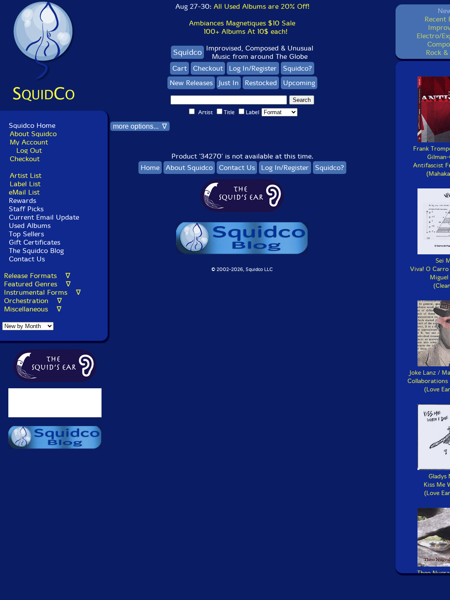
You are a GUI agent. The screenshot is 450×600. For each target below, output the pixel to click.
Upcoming (299, 83)
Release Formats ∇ (37, 275)
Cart (179, 68)
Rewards (22, 200)
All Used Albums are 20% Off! (261, 6)
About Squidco (33, 134)
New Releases (191, 83)
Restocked (261, 83)
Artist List (25, 175)
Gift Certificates (34, 242)
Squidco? (297, 68)
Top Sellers (26, 234)
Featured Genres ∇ (37, 284)
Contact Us (26, 259)
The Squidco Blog (36, 250)
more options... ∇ (140, 126)
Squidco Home (32, 125)
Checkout (25, 159)
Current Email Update (43, 217)
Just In (229, 83)
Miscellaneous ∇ (33, 309)
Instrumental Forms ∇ (42, 292)
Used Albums (30, 225)
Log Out (29, 150)
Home (150, 167)
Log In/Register (253, 68)
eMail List (24, 192)
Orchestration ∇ (33, 300)
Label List (25, 184)
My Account (29, 142)
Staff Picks (26, 209)
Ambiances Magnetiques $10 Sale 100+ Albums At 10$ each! (242, 27)
